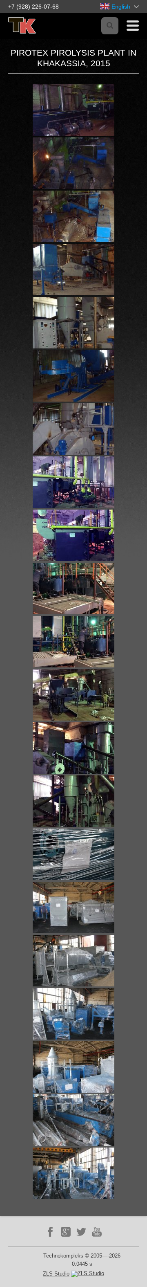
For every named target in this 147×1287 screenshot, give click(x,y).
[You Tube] (96, 1232)
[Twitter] (81, 1232)
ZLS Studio (56, 1274)
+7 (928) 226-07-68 (33, 6)
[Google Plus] (65, 1232)
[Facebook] (50, 1232)
